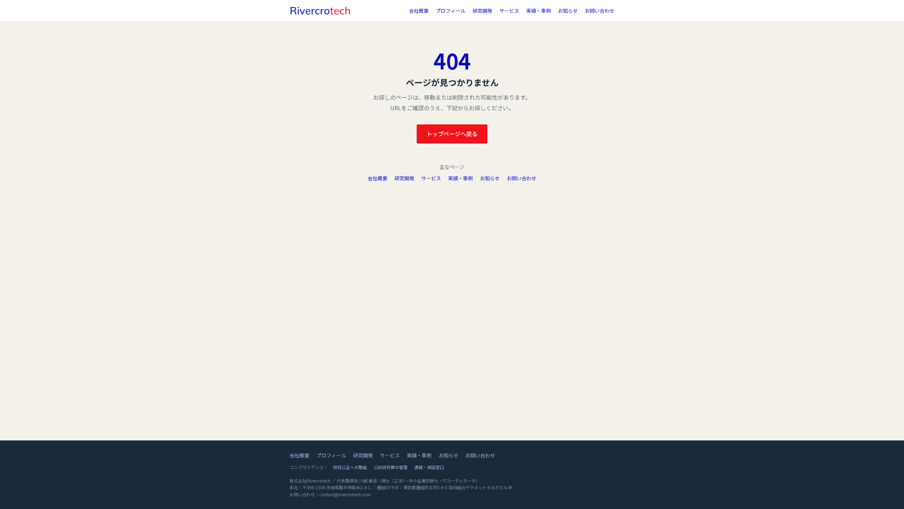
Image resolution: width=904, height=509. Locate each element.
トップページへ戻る (452, 133)
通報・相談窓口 (429, 467)
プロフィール (450, 10)
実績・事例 (538, 10)
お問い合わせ (599, 10)
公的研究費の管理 (391, 467)
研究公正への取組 (350, 467)
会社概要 (419, 10)
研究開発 (482, 10)
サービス (509, 10)
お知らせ (568, 10)
